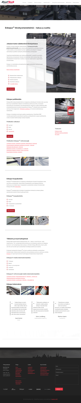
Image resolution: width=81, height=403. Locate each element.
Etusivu (24, 2)
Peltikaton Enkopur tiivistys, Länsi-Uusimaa (17, 150)
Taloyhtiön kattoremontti (58, 2)
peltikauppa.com (31, 373)
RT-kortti (57, 134)
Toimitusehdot (18, 370)
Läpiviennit (11, 131)
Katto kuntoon (18, 382)
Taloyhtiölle (17, 383)
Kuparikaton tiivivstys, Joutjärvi (14, 152)
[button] (13, 161)
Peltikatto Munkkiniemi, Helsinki (15, 147)
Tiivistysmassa (43, 367)
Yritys (16, 367)
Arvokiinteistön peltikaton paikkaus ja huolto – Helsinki (20, 145)
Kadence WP (54, 399)
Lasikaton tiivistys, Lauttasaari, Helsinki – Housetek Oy (20, 280)
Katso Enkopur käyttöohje (13, 69)
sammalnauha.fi (31, 370)
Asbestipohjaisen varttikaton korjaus (16, 278)
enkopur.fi (30, 368)
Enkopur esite (58, 131)
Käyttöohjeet (18, 376)
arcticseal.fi (30, 371)
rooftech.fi (30, 367)
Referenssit (68, 2)
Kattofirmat (18, 374)
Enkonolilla (18, 186)
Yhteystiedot (76, 2)
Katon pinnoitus (43, 371)
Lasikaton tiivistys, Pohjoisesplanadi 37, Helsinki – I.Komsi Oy (22, 276)
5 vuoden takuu (14, 84)
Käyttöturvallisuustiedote (61, 133)
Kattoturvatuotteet (44, 373)
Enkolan (9, 253)
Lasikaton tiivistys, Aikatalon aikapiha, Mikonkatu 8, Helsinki (22, 143)
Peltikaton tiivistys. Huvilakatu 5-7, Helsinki (17, 148)
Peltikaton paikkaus (25, 109)
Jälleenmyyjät (18, 371)
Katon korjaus (43, 368)
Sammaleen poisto (44, 374)
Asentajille (17, 373)
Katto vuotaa (18, 380)
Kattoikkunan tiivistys (44, 370)
